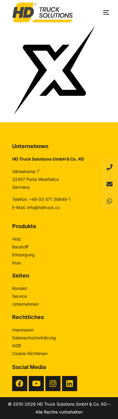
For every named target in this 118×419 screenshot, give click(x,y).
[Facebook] (19, 383)
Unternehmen (25, 304)
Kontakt (19, 288)
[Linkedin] (69, 383)
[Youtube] (36, 383)
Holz (16, 238)
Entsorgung (23, 254)
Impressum (23, 329)
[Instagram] (53, 383)
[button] (109, 201)
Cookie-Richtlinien (30, 353)
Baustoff (20, 246)
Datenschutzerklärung (34, 337)
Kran (16, 262)
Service (19, 296)
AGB (16, 345)
